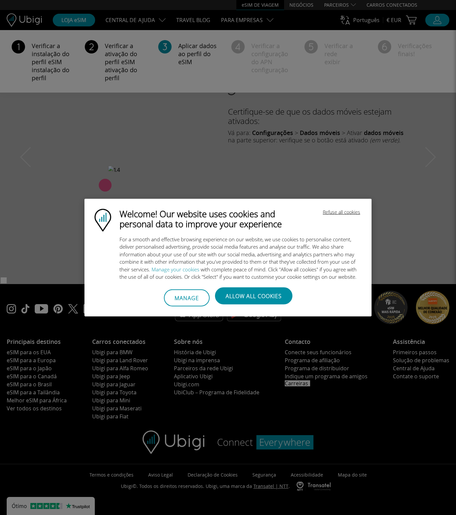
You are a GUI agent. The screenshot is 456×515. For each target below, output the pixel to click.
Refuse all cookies (341, 212)
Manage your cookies (175, 269)
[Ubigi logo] (102, 219)
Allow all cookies (254, 295)
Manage (187, 298)
